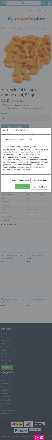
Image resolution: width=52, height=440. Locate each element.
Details (21, 139)
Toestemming (10, 139)
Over (30, 139)
